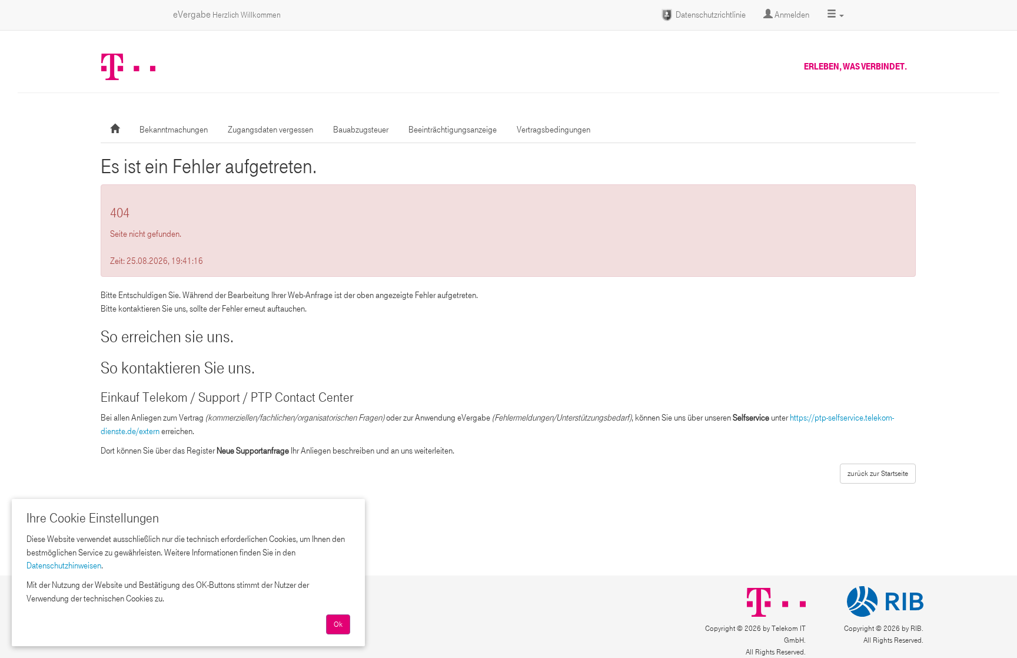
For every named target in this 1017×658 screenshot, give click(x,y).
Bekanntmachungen (173, 129)
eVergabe (227, 14)
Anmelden (791, 14)
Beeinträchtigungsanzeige (452, 129)
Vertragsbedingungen (553, 129)
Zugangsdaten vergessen (270, 129)
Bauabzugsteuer (360, 129)
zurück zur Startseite (878, 473)
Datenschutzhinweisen (63, 565)
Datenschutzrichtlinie (710, 14)
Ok (338, 624)
